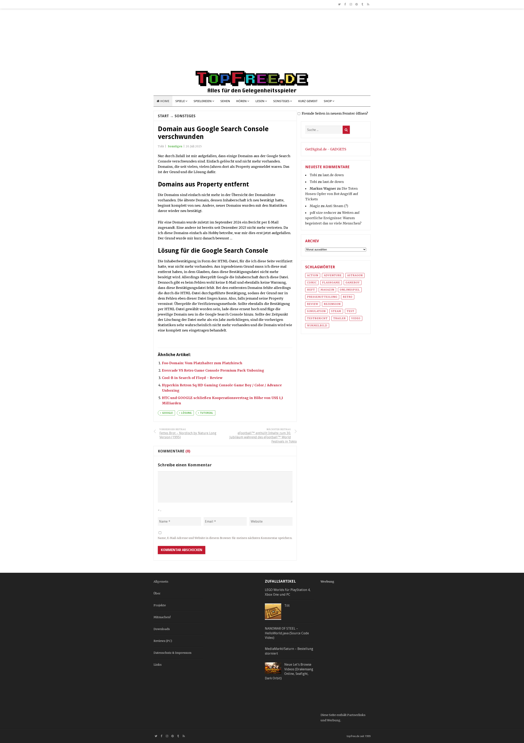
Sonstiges (281, 101)
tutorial (206, 413)
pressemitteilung (322, 296)
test (350, 311)
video (355, 318)
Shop (328, 101)
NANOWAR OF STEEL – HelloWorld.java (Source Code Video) (287, 633)
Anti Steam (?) (336, 206)
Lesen (259, 101)
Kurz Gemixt (308, 101)
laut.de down (333, 175)
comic (312, 282)
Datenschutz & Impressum (172, 653)
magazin (327, 289)
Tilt (287, 606)
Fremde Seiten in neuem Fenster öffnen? (335, 113)
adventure (333, 275)
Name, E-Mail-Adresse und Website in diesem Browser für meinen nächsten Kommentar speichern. (225, 538)
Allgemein (161, 581)
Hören (241, 101)
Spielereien (203, 101)
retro (347, 296)
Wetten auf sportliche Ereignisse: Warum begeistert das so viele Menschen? (333, 218)
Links (157, 664)
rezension (332, 304)
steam (336, 311)
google (167, 413)
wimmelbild (317, 325)
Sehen (225, 101)
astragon (355, 275)
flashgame (331, 282)
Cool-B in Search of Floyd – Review (192, 378)
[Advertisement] (262, 41)
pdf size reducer (323, 213)
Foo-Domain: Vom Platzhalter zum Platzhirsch (202, 363)
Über (157, 593)
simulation (316, 311)
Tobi (313, 175)
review (312, 304)
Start (163, 116)
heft (311, 289)
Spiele (180, 101)
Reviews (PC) (163, 641)
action (312, 275)
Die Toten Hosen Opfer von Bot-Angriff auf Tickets (331, 193)
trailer (339, 318)
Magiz (315, 206)
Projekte (160, 605)
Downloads (162, 629)
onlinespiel (350, 289)
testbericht (317, 318)
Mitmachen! (162, 617)
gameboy (353, 282)
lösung (186, 413)
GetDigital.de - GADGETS (325, 149)
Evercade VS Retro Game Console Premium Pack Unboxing (213, 370)
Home (164, 101)
